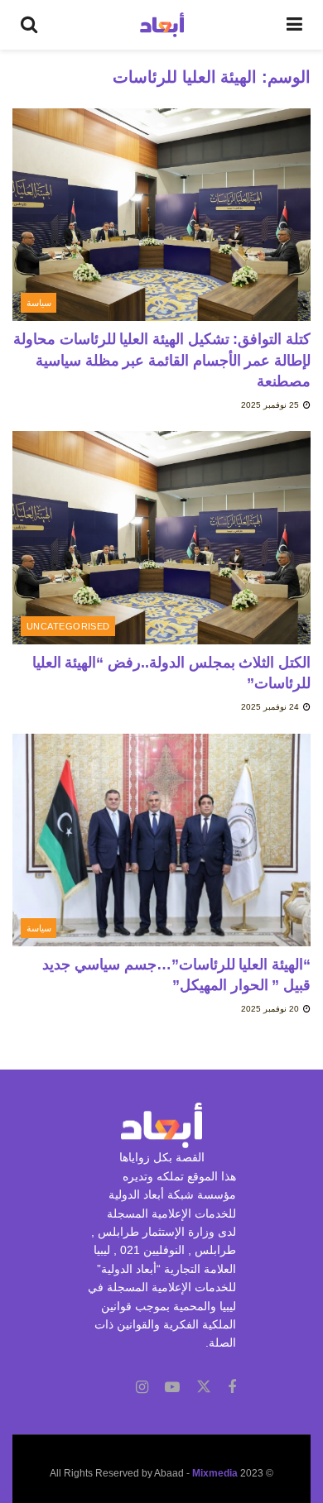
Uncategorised (68, 626)
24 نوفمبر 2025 (271, 706)
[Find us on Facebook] (232, 1387)
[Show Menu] (294, 25)
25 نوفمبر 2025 (271, 404)
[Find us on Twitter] (203, 1387)
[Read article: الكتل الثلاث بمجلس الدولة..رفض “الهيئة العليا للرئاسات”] (161, 537)
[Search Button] (29, 25)
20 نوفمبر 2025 (271, 1008)
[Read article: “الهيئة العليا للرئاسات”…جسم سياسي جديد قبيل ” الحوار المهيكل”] (161, 840)
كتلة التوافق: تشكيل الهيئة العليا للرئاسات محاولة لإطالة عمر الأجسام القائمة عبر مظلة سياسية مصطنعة (162, 360)
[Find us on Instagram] (142, 1387)
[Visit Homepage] (162, 24)
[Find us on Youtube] (172, 1387)
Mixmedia (215, 1473)
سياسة (39, 303)
